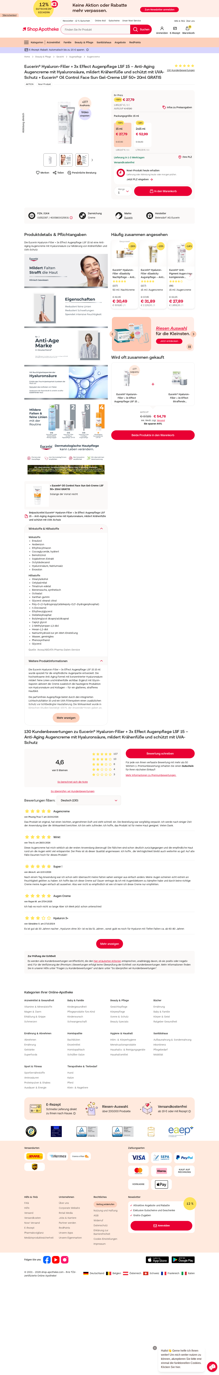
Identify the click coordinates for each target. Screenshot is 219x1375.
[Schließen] (159, 637)
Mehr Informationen (109, 722)
